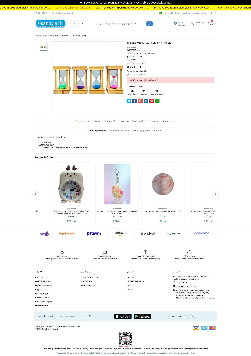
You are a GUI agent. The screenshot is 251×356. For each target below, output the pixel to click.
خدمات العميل (87, 271)
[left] (35, 194)
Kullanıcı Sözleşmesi (43, 285)
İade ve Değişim (42, 293)
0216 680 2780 (182, 282)
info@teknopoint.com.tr (186, 286)
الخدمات (38, 271)
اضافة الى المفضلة (136, 86)
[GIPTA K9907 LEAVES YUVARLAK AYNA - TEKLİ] (148, 185)
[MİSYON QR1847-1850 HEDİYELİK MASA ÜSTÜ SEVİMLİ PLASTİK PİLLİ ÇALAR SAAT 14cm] (57, 185)
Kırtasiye (130, 289)
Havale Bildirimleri (88, 285)
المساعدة (195, 13)
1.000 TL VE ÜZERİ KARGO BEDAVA (51, 7)
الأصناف (130, 271)
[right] (215, 194)
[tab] (97, 131)
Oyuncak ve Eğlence (135, 281)
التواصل (203, 13)
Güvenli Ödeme (42, 297)
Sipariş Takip (86, 281)
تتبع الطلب (186, 13)
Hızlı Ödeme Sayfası (43, 301)
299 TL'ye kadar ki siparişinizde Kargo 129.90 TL (100, 7)
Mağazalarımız (41, 305)
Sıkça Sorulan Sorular (90, 277)
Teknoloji (130, 277)
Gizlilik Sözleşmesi (43, 281)
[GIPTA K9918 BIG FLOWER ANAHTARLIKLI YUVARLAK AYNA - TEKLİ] (102, 185)
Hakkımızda (40, 277)
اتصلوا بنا (176, 271)
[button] (212, 23)
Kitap (129, 285)
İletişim (38, 289)
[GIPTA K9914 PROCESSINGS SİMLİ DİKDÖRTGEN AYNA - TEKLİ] (194, 185)
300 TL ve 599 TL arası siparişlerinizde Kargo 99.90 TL (161, 7)
